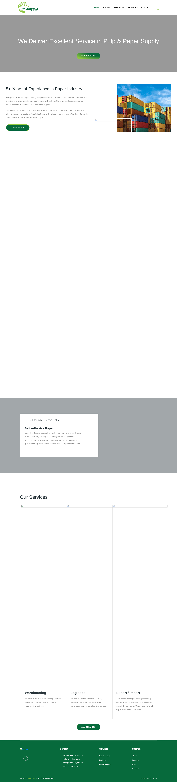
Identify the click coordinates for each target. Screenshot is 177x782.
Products (119, 7)
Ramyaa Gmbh (31, 778)
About (106, 7)
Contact (146, 7)
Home (97, 7)
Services (133, 7)
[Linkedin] (25, 758)
